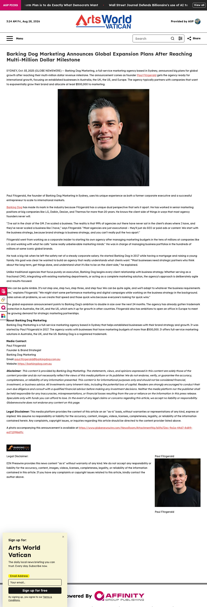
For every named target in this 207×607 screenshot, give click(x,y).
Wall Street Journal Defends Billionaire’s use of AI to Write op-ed (158, 5)
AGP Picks (10, 5)
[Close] (63, 536)
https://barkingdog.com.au (35, 363)
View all (199, 5)
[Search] (172, 38)
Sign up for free (34, 590)
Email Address (19, 576)
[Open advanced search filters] (180, 38)
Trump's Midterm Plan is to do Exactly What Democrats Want (52, 5)
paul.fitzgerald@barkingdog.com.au (37, 359)
